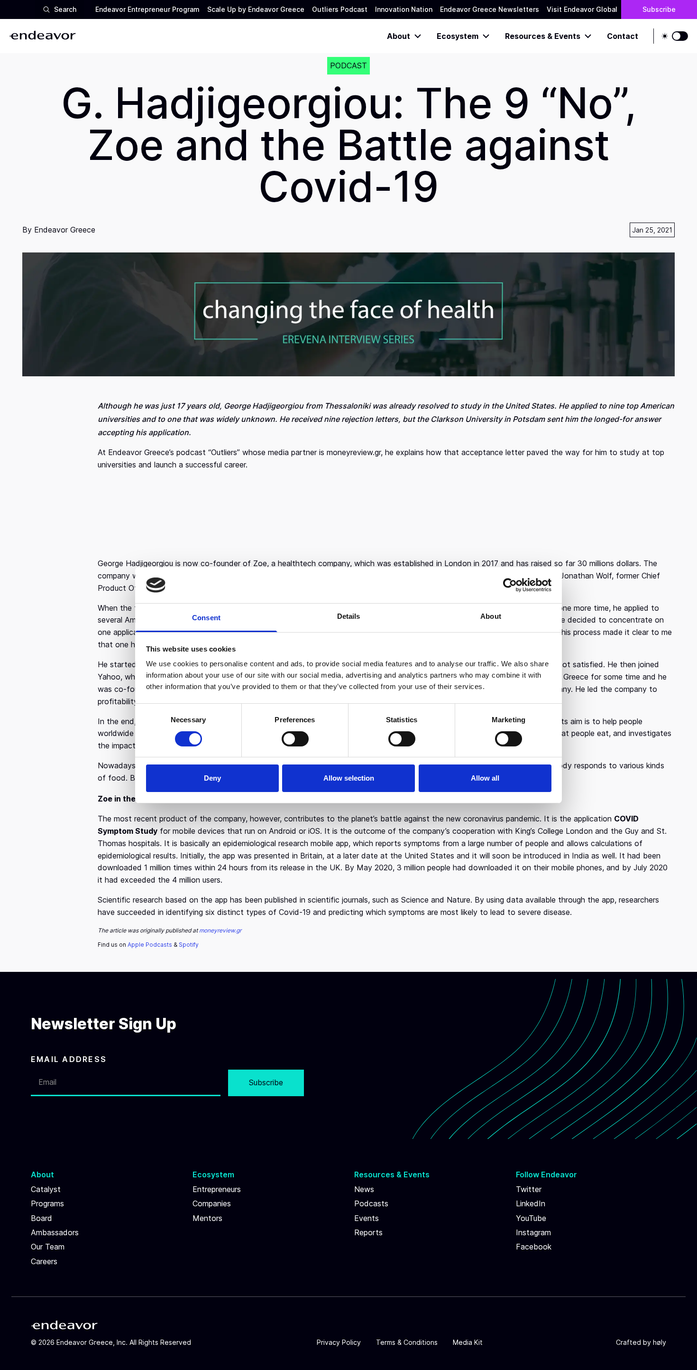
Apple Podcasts (150, 944)
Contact (622, 36)
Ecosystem (457, 36)
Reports (368, 1232)
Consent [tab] (206, 618)
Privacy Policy (339, 1342)
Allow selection (348, 778)
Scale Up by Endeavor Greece (255, 9)
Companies (212, 1203)
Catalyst (46, 1189)
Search (65, 9)
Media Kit (468, 1342)
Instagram (533, 1232)
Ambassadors (55, 1232)
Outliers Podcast (339, 9)
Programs (47, 1203)
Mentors (207, 1218)
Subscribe (659, 9)
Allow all (485, 778)
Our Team (47, 1246)
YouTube (531, 1218)
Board (41, 1218)
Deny (212, 778)
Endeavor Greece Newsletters (489, 9)
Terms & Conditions (407, 1342)
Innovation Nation (403, 9)
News (364, 1189)
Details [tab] (348, 616)
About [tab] (490, 616)
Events (366, 1218)
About (398, 36)
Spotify (189, 944)
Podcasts (371, 1203)
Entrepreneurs (217, 1189)
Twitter (528, 1189)
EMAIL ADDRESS (69, 1059)
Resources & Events (542, 36)
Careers (44, 1261)
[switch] (295, 738)
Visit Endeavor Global (582, 9)
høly (659, 1342)
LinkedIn (530, 1203)
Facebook (533, 1246)
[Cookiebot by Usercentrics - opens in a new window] (509, 585)
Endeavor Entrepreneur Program (147, 9)
